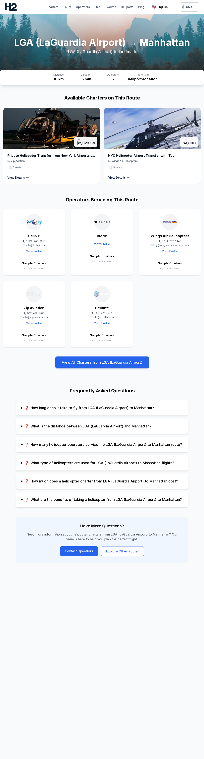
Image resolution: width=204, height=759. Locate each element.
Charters (52, 7)
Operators (83, 7)
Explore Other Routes (122, 551)
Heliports (127, 7)
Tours (67, 7)
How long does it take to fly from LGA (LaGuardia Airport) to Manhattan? (89, 408)
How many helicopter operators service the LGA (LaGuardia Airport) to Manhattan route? (103, 444)
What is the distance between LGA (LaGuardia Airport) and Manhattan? (88, 426)
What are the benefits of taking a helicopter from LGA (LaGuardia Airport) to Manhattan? (103, 499)
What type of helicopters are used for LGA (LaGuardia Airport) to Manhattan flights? (99, 463)
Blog (141, 7)
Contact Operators (79, 551)
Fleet (98, 7)
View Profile (34, 251)
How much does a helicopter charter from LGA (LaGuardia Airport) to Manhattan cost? (101, 481)
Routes (111, 7)
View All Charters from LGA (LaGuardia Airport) (102, 362)
